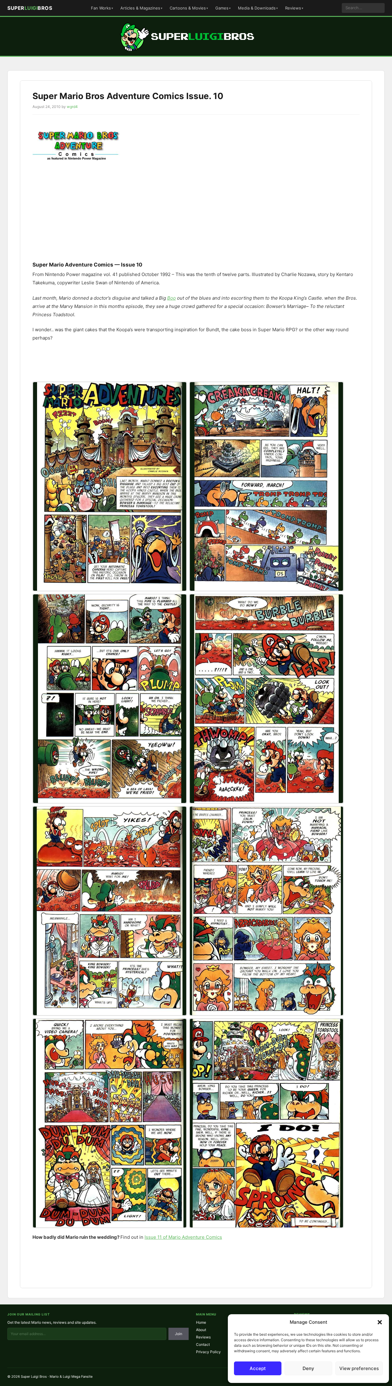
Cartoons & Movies (188, 8)
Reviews (293, 8)
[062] (266, 486)
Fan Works (101, 8)
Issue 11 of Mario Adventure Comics (183, 1237)
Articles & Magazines (140, 8)
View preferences (359, 1368)
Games (221, 8)
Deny (308, 1368)
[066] (266, 911)
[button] (380, 1322)
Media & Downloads (257, 8)
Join (178, 1333)
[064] (266, 699)
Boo (171, 298)
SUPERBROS (29, 8)
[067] (109, 1123)
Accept (258, 1368)
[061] (109, 486)
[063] (109, 699)
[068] (266, 1123)
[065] (109, 911)
